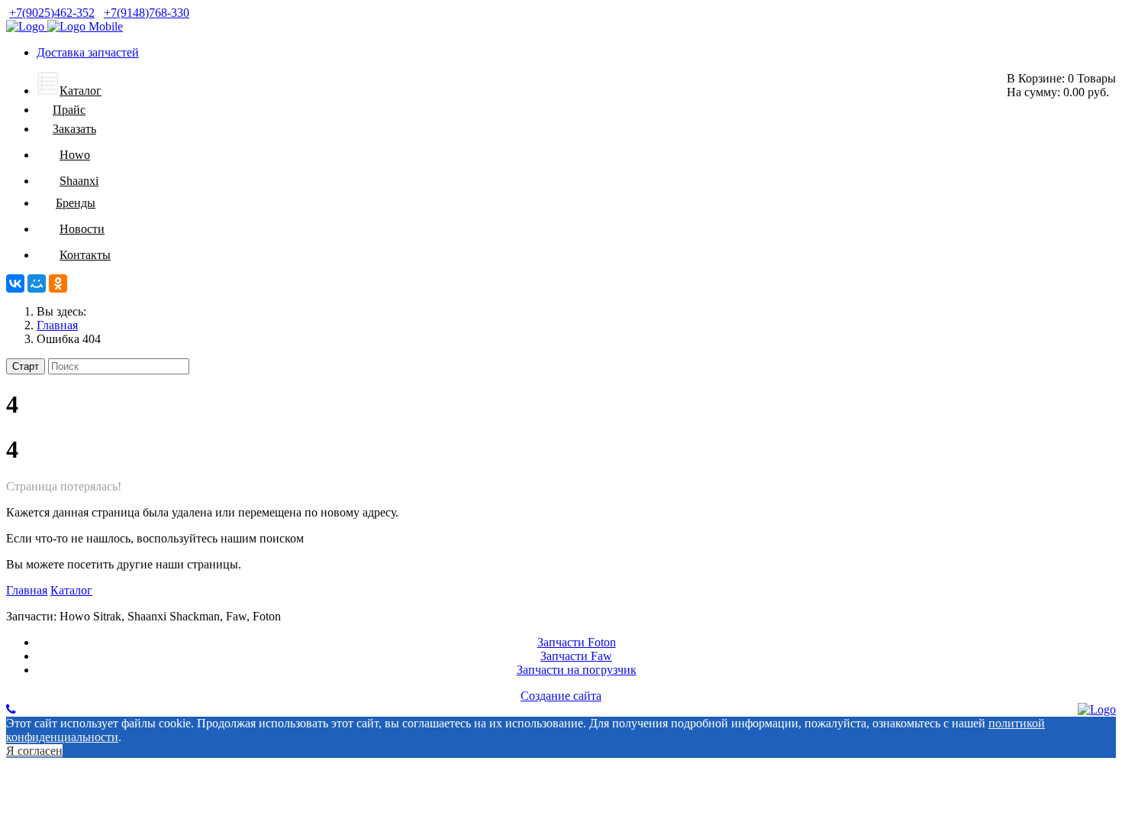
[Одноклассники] (58, 283)
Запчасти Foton (576, 642)
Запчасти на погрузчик (577, 669)
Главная (26, 590)
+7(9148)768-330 (146, 12)
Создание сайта (561, 695)
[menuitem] (69, 90)
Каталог (71, 590)
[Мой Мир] (36, 283)
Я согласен (34, 750)
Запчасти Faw (576, 655)
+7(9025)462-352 (52, 12)
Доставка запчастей (88, 52)
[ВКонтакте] (15, 283)
